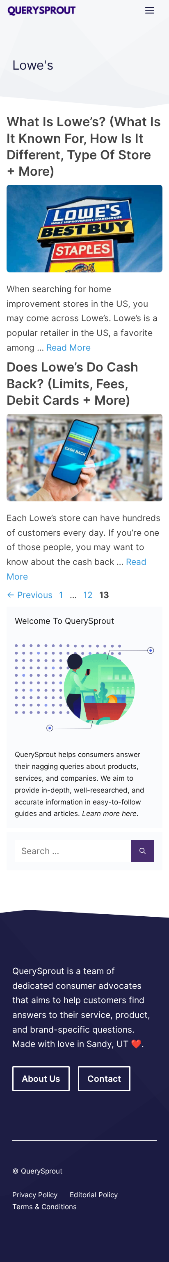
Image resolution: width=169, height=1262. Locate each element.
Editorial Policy (94, 1195)
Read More (68, 347)
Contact (104, 1079)
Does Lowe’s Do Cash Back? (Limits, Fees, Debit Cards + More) (72, 383)
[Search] (142, 851)
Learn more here (108, 813)
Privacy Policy (34, 1195)
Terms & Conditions (44, 1207)
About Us (41, 1079)
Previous (30, 595)
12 (89, 595)
